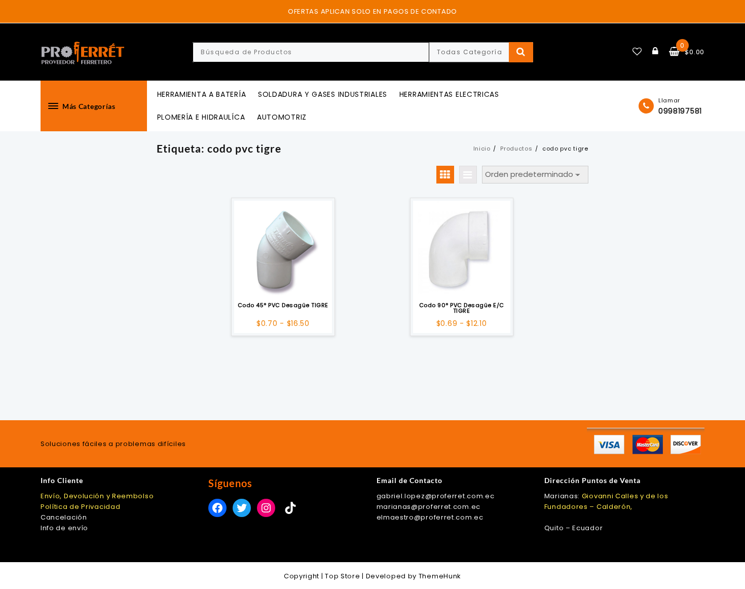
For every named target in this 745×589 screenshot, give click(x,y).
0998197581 (680, 111)
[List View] (468, 174)
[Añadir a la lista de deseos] (283, 249)
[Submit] (521, 52)
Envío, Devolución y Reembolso (97, 496)
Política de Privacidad (80, 506)
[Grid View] (445, 174)
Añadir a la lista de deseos (283, 283)
